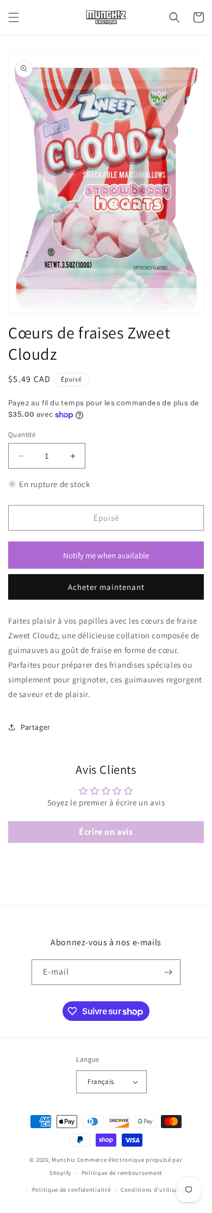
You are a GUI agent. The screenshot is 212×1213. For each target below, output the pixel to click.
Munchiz (64, 1159)
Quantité (21, 434)
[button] (14, 17)
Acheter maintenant (106, 587)
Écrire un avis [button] (106, 832)
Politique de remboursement (122, 1173)
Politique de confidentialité (71, 1189)
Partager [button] (36, 727)
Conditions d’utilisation (155, 1189)
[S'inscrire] (168, 972)
